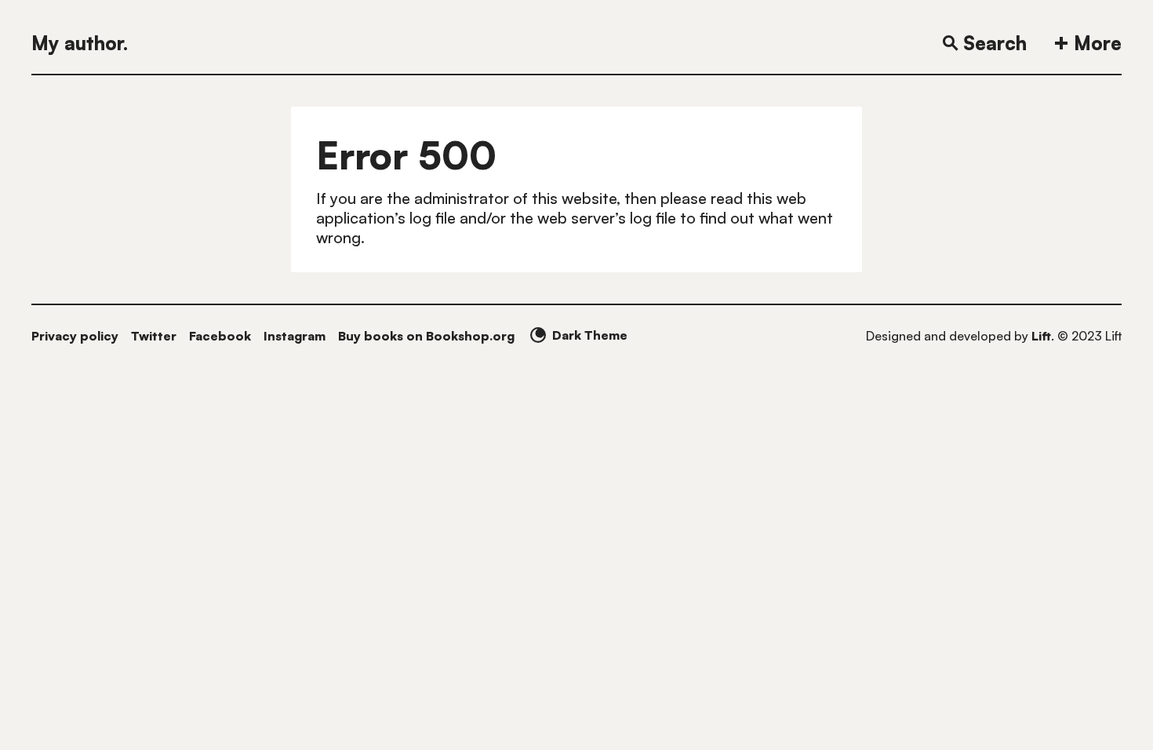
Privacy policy (74, 336)
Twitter (153, 336)
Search (995, 43)
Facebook (220, 336)
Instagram (295, 336)
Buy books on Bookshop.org (426, 336)
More (1098, 43)
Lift (1041, 336)
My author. (79, 43)
